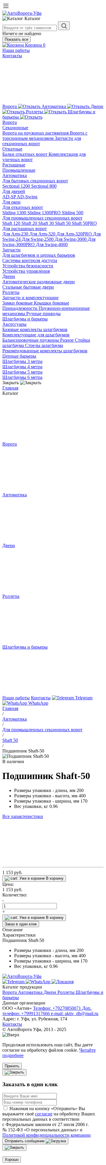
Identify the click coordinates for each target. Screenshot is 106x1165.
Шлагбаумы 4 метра (22, 366)
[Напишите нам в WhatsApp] (39, 981)
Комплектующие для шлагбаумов (35, 334)
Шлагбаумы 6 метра (22, 377)
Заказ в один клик (21, 924)
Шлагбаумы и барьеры (25, 318)
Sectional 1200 (16, 186)
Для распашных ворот (24, 228)
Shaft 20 (29, 223)
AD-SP (9, 196)
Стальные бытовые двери (28, 286)
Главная (10, 387)
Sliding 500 (72, 212)
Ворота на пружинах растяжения (36, 132)
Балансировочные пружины (31, 340)
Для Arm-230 (15, 233)
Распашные (13, 164)
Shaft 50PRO (84, 223)
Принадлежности (20, 308)
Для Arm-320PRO (75, 233)
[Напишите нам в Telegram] (14, 981)
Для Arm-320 (43, 233)
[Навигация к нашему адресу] (63, 981)
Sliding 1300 (14, 212)
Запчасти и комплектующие (30, 297)
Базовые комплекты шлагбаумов (34, 329)
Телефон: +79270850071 (57, 1008)
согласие (43, 1113)
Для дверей (13, 191)
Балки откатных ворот (25, 154)
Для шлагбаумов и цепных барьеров (38, 255)
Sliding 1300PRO (44, 212)
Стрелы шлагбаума (44, 345)
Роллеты (10, 292)
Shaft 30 (46, 223)
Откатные (12, 148)
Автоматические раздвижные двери (38, 281)
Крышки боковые (51, 302)
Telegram (83, 697)
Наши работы (16, 50)
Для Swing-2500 (38, 239)
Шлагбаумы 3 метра (22, 361)
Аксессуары (14, 324)
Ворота (9, 122)
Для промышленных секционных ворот (42, 217)
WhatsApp (37, 703)
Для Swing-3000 (71, 239)
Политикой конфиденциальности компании (46, 1135)
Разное (67, 340)
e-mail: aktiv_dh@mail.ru (74, 1013)
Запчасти (11, 249)
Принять (12, 1066)
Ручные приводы (43, 313)
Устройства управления (26, 271)
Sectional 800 (44, 186)
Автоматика (14, 175)
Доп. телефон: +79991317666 (47, 1011)
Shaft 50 (63, 223)
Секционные (15, 127)
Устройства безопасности (27, 265)
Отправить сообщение (25, 1141)
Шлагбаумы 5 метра (22, 371)
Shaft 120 (11, 223)
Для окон (11, 201)
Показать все (16, 39)
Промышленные (18, 170)
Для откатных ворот (22, 207)
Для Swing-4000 (52, 244)
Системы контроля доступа (29, 260)
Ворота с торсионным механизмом (44, 135)
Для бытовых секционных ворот (35, 180)
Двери (8, 276)
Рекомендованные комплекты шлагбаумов (44, 350)
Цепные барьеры (19, 356)
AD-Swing (27, 196)
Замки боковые (18, 302)
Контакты (12, 55)
